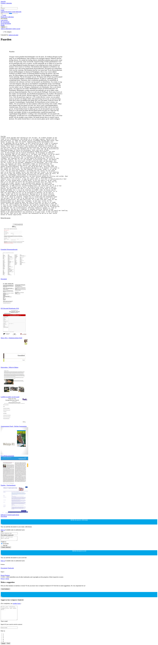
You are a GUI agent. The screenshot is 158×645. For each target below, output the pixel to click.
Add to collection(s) (6, 28)
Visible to (3, 542)
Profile (3, 25)
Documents (4, 568)
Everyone (6, 543)
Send (8, 643)
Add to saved (16, 28)
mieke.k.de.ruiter (13, 35)
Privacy (3, 578)
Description (7, 535)
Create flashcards (16, 11)
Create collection (5, 547)
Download (4, 516)
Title (2, 531)
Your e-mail (4, 621)
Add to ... (3, 27)
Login (2, 10)
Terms (7, 578)
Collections (10, 17)
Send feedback (5, 589)
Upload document (6, 11)
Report (3, 575)
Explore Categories (6, 3)
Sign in (3, 530)
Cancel (3, 643)
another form (17, 603)
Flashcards (4, 17)
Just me (5, 545)
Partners (7, 575)
